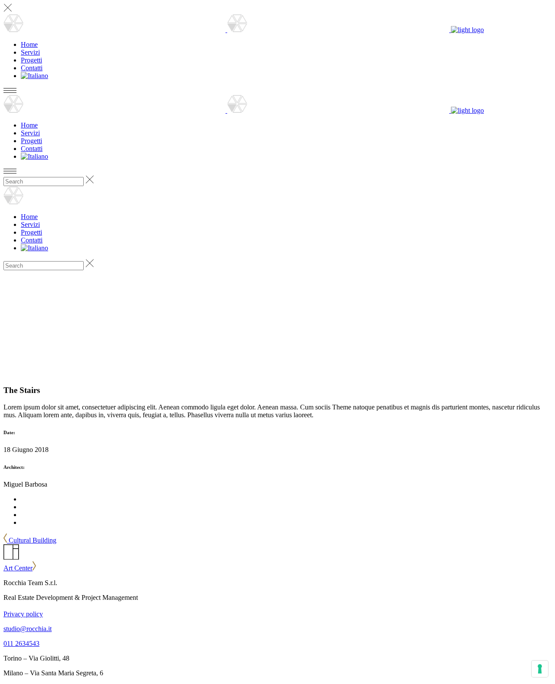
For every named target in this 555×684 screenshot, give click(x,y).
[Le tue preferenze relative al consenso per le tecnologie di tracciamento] (540, 669)
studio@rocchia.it (27, 628)
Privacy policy (23, 614)
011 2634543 (21, 643)
